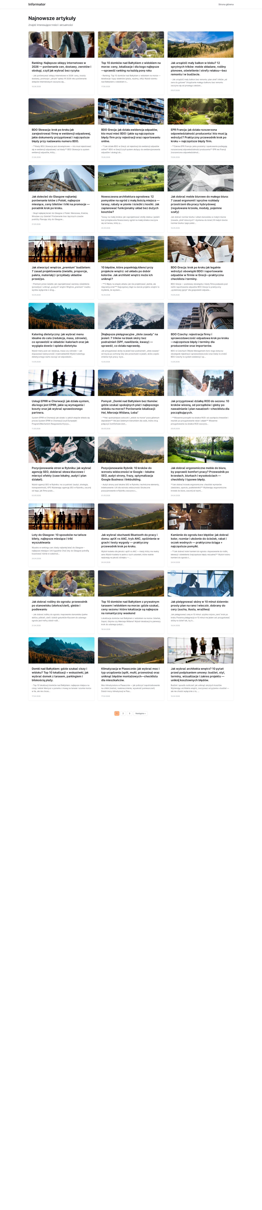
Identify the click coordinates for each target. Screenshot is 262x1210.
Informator (37, 4)
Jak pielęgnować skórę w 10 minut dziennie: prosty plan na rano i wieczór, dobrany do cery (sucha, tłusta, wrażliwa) (200, 605)
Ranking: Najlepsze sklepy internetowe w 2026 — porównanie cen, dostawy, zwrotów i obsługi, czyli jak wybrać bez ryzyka (61, 66)
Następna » (141, 713)
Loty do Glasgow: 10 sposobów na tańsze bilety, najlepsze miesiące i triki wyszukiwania (59, 538)
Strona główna (226, 4)
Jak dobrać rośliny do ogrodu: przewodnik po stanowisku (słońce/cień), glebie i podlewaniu (59, 605)
